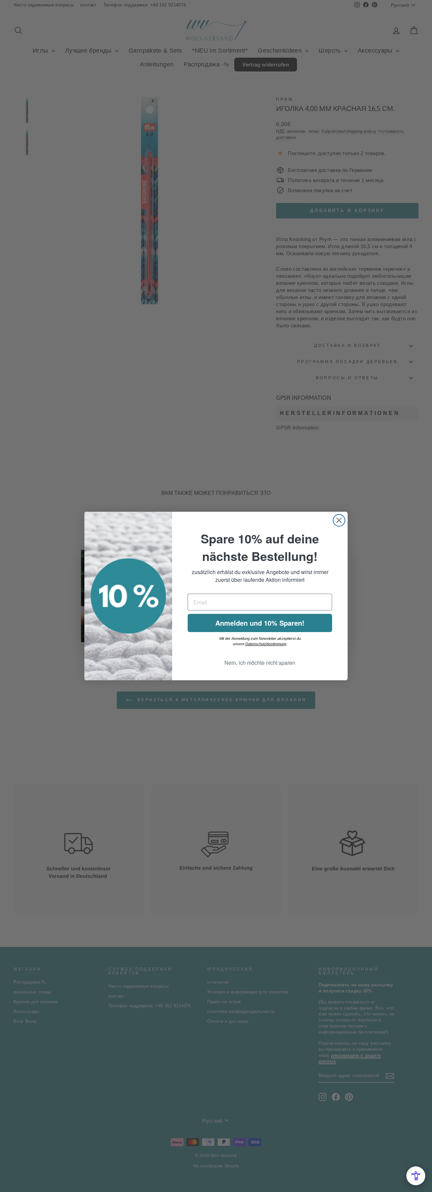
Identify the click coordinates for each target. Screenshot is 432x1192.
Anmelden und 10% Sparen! (259, 623)
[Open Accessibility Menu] (415, 1175)
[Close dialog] (339, 520)
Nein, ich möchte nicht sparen (259, 662)
